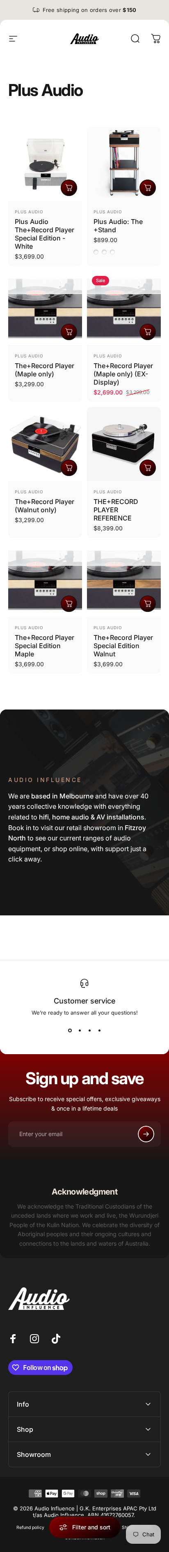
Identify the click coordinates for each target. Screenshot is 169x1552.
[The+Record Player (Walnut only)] (45, 444)
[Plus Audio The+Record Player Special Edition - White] (45, 164)
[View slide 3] (89, 1031)
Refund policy (30, 1527)
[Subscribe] (146, 1134)
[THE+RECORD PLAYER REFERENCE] (124, 444)
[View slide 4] (99, 1031)
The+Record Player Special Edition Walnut (123, 645)
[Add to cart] (69, 188)
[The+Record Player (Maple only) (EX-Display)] (124, 308)
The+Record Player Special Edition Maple (44, 645)
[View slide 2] (79, 1031)
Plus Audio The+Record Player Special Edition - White (44, 233)
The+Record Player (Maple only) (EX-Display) (123, 374)
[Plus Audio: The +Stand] (124, 164)
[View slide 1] (70, 1031)
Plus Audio (29, 211)
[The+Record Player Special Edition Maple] (45, 580)
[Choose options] (147, 188)
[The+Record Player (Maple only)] (45, 308)
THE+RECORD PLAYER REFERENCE (116, 509)
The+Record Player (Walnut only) (44, 505)
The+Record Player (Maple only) (44, 370)
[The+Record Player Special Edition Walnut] (124, 580)
